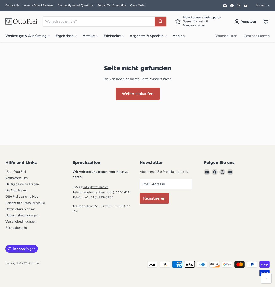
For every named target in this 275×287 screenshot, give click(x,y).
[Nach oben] (266, 278)
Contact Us (12, 5)
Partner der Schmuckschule (25, 203)
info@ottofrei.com (95, 187)
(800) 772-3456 (118, 192)
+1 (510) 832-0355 (99, 197)
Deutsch (261, 6)
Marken (179, 36)
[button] (246, 21)
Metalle (89, 36)
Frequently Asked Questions (75, 5)
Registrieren (154, 198)
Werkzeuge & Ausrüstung (26, 36)
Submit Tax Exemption (112, 5)
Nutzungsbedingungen (21, 215)
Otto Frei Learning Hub (21, 196)
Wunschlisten (226, 36)
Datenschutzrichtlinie (20, 209)
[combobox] (99, 21)
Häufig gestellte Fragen (22, 184)
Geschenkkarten (257, 36)
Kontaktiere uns (16, 178)
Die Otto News (16, 190)
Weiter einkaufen (137, 93)
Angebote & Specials (147, 36)
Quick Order (137, 5)
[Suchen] (160, 21)
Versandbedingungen (21, 221)
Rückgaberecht (16, 228)
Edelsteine (113, 36)
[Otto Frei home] (21, 21)
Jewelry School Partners (38, 5)
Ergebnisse (65, 36)
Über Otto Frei (15, 171)
